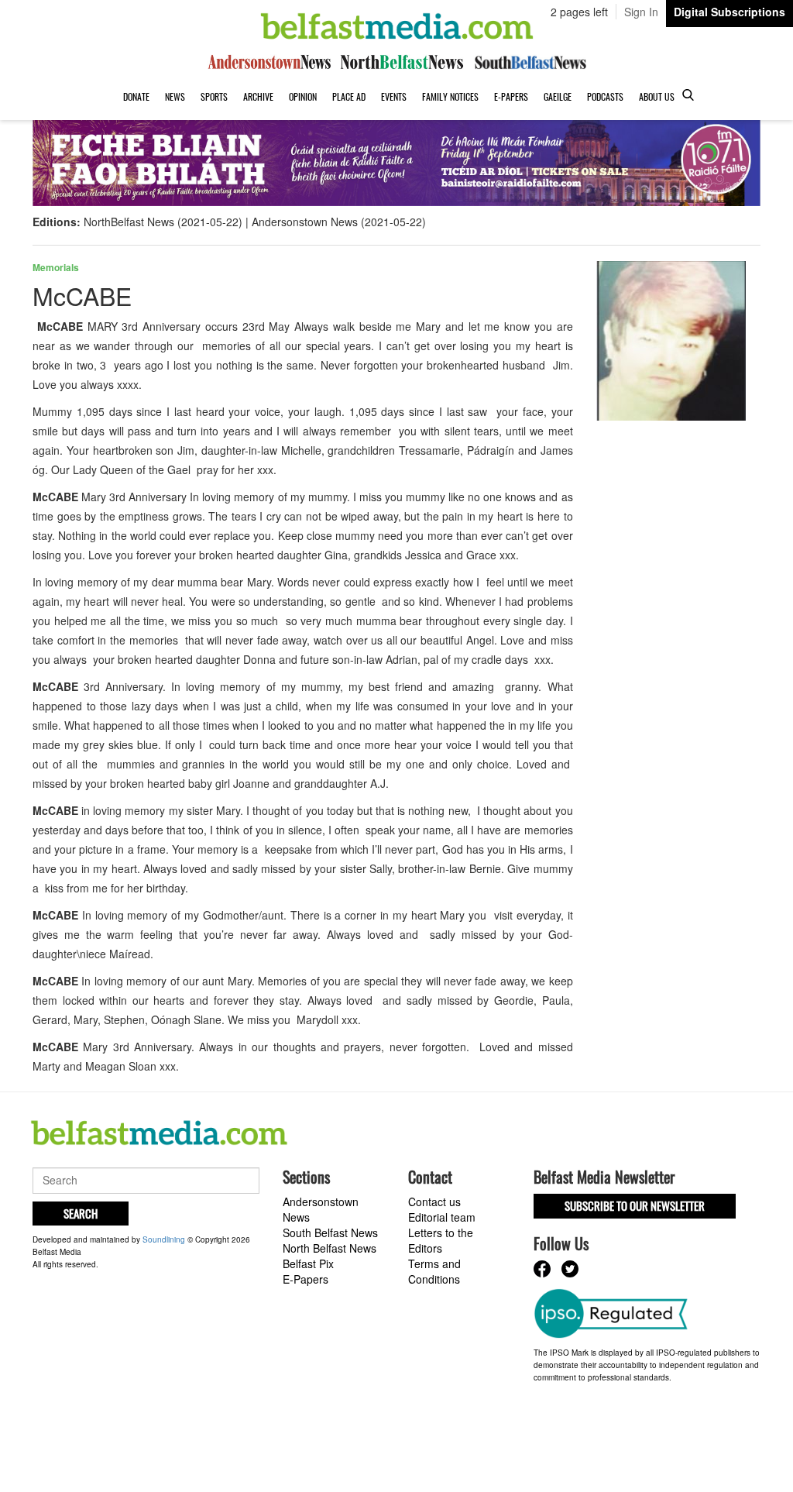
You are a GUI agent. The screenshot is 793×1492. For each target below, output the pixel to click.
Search (81, 1213)
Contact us (434, 1201)
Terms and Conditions (434, 1271)
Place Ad (349, 96)
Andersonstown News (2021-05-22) (339, 221)
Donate (136, 96)
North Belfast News (329, 1248)
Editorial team (441, 1217)
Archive (258, 96)
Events (394, 96)
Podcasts (605, 96)
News (175, 96)
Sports (214, 96)
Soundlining (163, 1239)
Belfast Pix (308, 1263)
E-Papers (511, 96)
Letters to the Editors (440, 1240)
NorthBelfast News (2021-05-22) (163, 221)
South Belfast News (330, 1232)
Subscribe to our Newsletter (635, 1205)
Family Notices (450, 96)
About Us (657, 96)
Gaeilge (558, 96)
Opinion (303, 96)
